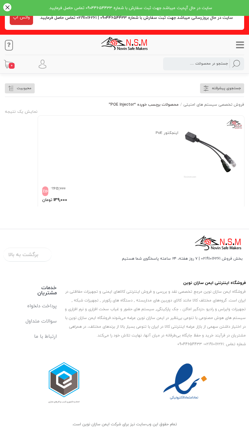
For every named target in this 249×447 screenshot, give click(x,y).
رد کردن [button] (7, 8)
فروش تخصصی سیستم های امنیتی (214, 104)
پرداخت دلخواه (42, 305)
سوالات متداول (41, 321)
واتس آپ (21, 17)
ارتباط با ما (45, 336)
